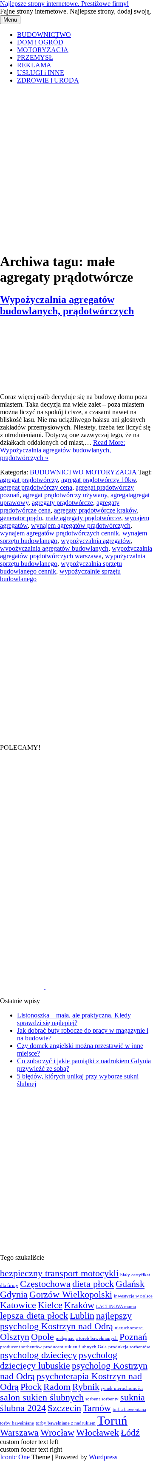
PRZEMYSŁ (35, 57)
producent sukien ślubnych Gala (75, 1347)
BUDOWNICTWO (44, 34)
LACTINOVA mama (116, 1306)
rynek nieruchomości (122, 1388)
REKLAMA (34, 65)
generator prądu (21, 517)
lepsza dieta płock (34, 1316)
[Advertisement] (76, 167)
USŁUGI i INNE (40, 72)
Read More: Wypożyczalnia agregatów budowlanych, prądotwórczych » (62, 450)
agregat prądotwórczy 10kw (98, 479)
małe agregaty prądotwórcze (83, 517)
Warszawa (19, 1433)
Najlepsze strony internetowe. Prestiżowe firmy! (64, 3)
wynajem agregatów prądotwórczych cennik (59, 533)
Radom (57, 1387)
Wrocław (57, 1433)
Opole (42, 1337)
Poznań (133, 1337)
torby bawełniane (17, 1423)
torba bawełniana (129, 1409)
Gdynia (14, 1294)
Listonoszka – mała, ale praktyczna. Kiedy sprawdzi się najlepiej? (74, 1019)
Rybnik (85, 1387)
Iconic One (15, 1457)
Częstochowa (45, 1284)
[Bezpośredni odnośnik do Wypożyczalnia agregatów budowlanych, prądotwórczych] (39, 382)
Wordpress (103, 1457)
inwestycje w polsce (133, 1296)
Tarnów (97, 1408)
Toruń (112, 1420)
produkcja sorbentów (129, 1347)
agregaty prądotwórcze (62, 502)
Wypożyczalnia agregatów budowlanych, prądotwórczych (67, 305)
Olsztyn (14, 1337)
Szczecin (64, 1408)
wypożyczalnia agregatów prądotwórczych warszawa (76, 552)
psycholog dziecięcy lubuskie (58, 1360)
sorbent (92, 1399)
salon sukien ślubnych (42, 1397)
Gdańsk (130, 1284)
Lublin (82, 1316)
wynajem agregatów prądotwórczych (80, 525)
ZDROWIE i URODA (48, 80)
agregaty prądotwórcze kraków (95, 510)
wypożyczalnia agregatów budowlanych (54, 548)
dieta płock (93, 1284)
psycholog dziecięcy (38, 1355)
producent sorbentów (21, 1347)
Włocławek (97, 1433)
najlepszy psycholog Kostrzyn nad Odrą (66, 1321)
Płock (31, 1387)
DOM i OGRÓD (40, 42)
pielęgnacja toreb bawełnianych (87, 1338)
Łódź (130, 1433)
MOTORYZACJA (42, 49)
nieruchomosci (129, 1327)
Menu (10, 20)
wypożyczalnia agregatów (95, 540)
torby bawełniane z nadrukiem (66, 1423)
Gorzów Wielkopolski (70, 1294)
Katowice (18, 1305)
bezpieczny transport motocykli (59, 1273)
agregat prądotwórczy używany (65, 495)
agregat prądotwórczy (29, 479)
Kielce (50, 1305)
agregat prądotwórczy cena (36, 487)
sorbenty (110, 1399)
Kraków (79, 1305)
